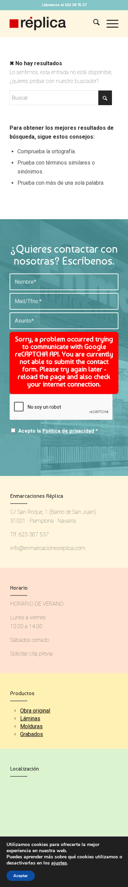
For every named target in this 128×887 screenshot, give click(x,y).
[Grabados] (15, 734)
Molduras (31, 726)
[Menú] (109, 23)
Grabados (31, 734)
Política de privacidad (68, 431)
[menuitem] (93, 23)
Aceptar (20, 875)
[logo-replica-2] (53, 23)
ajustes (59, 863)
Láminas (30, 718)
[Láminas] (15, 718)
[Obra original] (15, 711)
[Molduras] (15, 726)
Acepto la (58, 431)
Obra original (35, 710)
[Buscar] (93, 23)
